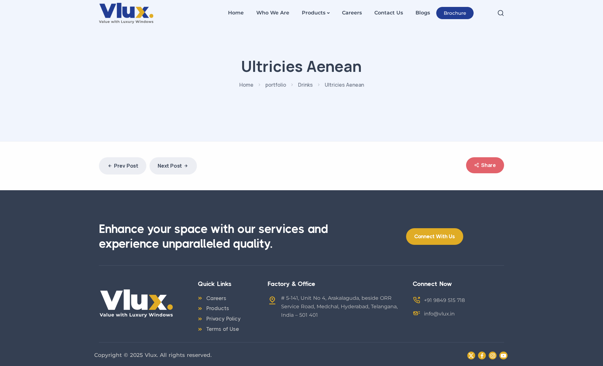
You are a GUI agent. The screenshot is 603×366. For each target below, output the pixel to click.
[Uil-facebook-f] (482, 355)
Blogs (423, 13)
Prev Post (126, 165)
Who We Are (272, 13)
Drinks (305, 84)
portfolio (275, 84)
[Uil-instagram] (493, 355)
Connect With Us (434, 236)
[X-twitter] (471, 355)
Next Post (170, 165)
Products (313, 13)
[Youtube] (503, 355)
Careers (352, 13)
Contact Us (388, 13)
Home (236, 13)
